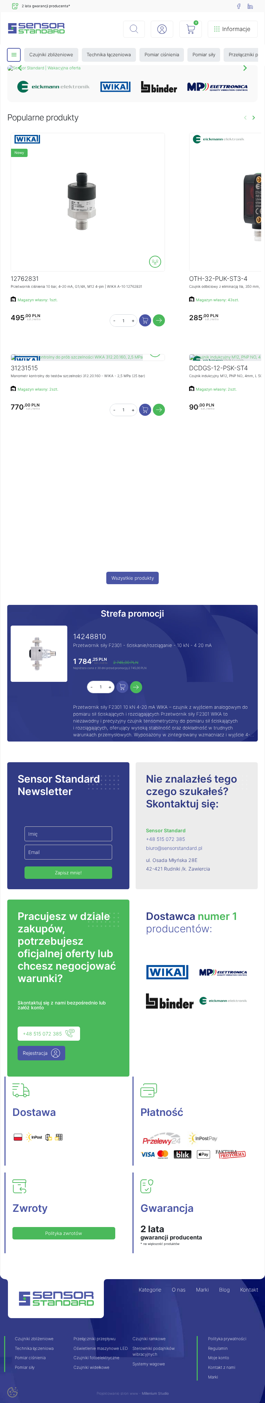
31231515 (24, 368)
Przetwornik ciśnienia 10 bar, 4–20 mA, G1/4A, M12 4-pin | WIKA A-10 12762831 (76, 286)
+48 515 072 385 (165, 839)
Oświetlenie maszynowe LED (100, 1348)
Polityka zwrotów (63, 1233)
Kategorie (150, 1290)
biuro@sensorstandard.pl (174, 848)
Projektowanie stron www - (119, 1393)
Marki (202, 1290)
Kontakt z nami (221, 1367)
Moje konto (218, 1357)
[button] (134, 29)
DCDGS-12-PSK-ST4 (218, 368)
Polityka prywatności (227, 1338)
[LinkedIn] (250, 6)
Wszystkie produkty (132, 578)
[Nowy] (80, 202)
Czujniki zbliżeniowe (34, 1338)
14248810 (89, 636)
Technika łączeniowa (34, 1348)
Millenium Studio (155, 1393)
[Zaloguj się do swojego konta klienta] (162, 29)
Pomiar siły (25, 1367)
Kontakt (249, 1290)
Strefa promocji (132, 613)
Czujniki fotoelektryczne (96, 1357)
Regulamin (218, 1348)
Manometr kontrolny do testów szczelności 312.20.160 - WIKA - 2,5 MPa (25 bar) (78, 376)
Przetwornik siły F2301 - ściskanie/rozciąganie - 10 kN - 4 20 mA (142, 645)
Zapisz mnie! (68, 872)
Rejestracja (35, 1053)
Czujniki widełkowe (91, 1367)
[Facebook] (239, 6)
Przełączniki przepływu (94, 1338)
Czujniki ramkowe (149, 1338)
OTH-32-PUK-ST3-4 (218, 278)
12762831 (25, 278)
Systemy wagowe (148, 1364)
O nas (179, 1290)
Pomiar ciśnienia (30, 1357)
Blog (224, 1290)
